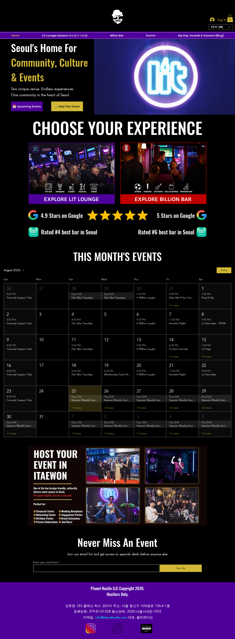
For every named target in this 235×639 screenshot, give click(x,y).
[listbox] (221, 27)
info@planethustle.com (111, 617)
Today (224, 270)
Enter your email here (45, 562)
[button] (230, 18)
